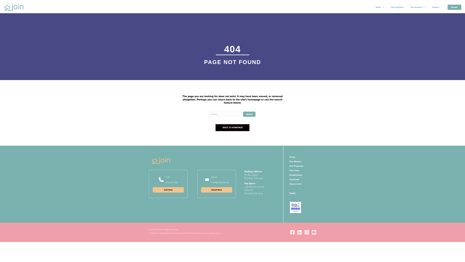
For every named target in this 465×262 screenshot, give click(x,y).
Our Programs (296, 166)
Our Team (294, 170)
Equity (292, 193)
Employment (295, 175)
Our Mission (295, 161)
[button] (249, 114)
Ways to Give (295, 184)
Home (292, 157)
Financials (294, 179)
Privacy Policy (215, 233)
